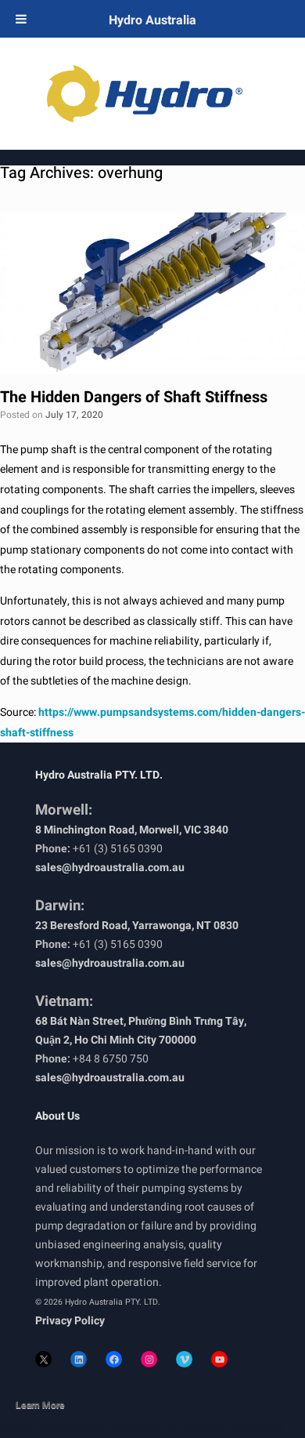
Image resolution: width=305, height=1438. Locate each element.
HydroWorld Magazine (221, 1428)
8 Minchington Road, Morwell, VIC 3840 (131, 830)
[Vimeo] (184, 1359)
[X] (43, 1359)
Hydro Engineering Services (78, 1428)
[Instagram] (149, 1359)
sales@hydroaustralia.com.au (110, 867)
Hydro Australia (152, 20)
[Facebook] (114, 1359)
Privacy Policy (70, 1321)
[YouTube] (219, 1359)
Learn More (40, 1405)
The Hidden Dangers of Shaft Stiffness (133, 397)
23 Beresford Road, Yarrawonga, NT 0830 (137, 925)
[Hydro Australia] (152, 93)
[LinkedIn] (78, 1359)
